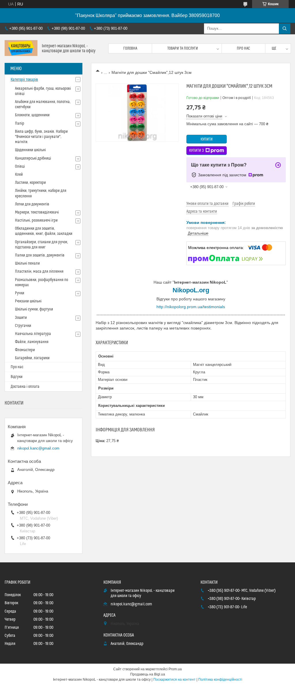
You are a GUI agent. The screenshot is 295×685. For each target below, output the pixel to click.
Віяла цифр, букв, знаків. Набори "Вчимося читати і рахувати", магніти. (41, 136)
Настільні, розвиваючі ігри (36, 220)
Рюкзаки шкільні (28, 301)
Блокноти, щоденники (32, 115)
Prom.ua (175, 669)
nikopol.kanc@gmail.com (38, 448)
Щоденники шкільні (30, 150)
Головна (130, 48)
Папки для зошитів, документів (40, 255)
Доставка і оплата (25, 386)
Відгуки (16, 377)
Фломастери (25, 350)
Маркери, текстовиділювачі (37, 212)
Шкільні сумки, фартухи (34, 309)
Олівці (20, 166)
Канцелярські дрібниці (33, 158)
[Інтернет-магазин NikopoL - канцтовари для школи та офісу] (21, 48)
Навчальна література (33, 334)
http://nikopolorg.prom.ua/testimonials (190, 306)
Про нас (243, 48)
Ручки (19, 293)
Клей (19, 174)
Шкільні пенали (27, 263)
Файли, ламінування (31, 342)
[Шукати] (284, 28)
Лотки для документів (32, 204)
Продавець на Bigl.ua (147, 674)
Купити (207, 139)
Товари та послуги (182, 48)
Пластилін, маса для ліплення (39, 271)
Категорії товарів (24, 79)
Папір (19, 123)
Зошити (21, 317)
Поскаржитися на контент (174, 679)
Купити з (196, 150)
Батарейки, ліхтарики (32, 358)
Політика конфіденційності (220, 679)
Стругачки (23, 325)
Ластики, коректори (30, 182)
